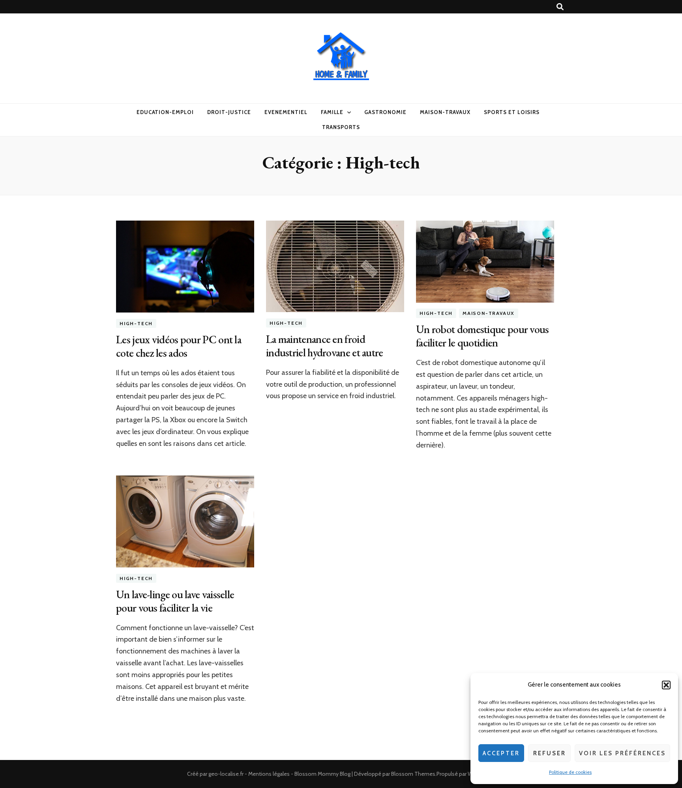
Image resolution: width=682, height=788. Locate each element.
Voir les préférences (622, 753)
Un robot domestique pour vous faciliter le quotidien (482, 336)
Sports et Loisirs (512, 112)
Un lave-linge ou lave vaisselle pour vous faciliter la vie (175, 601)
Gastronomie (385, 112)
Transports (341, 127)
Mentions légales (269, 773)
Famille (332, 112)
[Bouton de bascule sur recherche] (560, 7)
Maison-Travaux (445, 112)
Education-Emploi (165, 112)
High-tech (136, 323)
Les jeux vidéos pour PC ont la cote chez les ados (178, 346)
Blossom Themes (413, 773)
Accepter (501, 753)
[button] (666, 685)
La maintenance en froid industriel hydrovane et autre (324, 345)
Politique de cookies (570, 772)
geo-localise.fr (226, 773)
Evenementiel (285, 112)
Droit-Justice (229, 112)
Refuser (549, 753)
